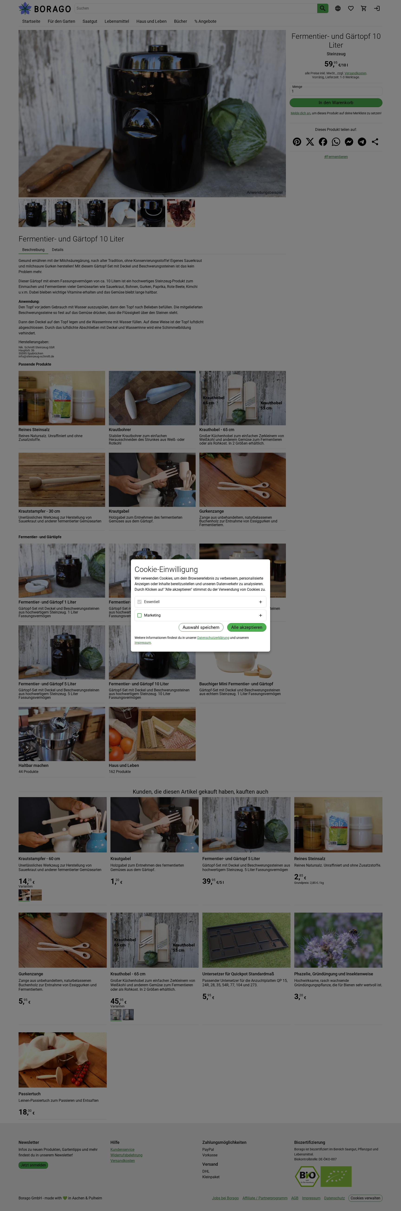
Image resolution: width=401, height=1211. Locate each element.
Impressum (143, 642)
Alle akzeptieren (246, 627)
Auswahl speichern (201, 627)
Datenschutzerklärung (213, 638)
